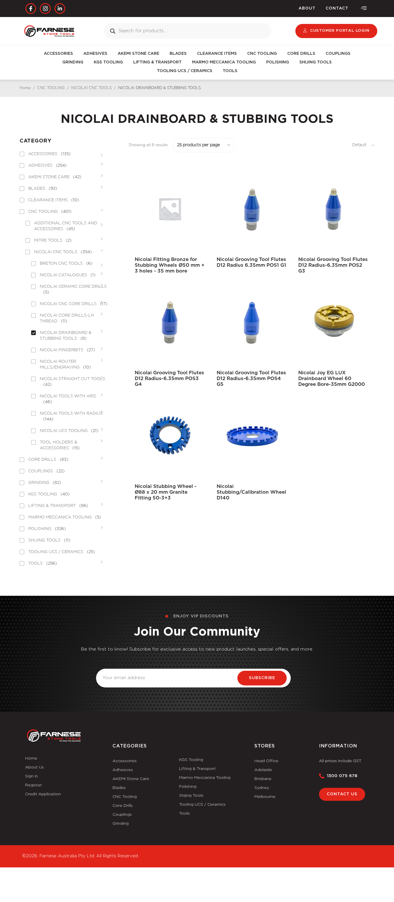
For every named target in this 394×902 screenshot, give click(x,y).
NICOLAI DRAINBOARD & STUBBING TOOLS (65, 336)
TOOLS (230, 71)
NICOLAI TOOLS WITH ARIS (68, 399)
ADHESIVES (95, 54)
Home (25, 88)
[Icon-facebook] (30, 8)
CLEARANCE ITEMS (217, 54)
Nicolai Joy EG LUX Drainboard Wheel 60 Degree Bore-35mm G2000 (331, 378)
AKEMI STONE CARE (138, 54)
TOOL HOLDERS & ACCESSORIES (60, 445)
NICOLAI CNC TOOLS (91, 88)
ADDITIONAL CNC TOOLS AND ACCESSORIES (65, 226)
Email (102, 665)
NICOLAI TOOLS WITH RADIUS (71, 416)
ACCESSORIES (58, 54)
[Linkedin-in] (60, 8)
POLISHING (277, 62)
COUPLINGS (338, 54)
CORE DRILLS (301, 54)
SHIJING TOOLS (315, 62)
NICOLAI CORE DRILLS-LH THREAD (67, 318)
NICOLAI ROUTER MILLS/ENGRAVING (65, 364)
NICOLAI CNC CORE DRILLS (73, 304)
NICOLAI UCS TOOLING (69, 431)
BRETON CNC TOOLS (66, 264)
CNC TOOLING (262, 54)
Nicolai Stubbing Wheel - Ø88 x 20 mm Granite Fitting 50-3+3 (165, 492)
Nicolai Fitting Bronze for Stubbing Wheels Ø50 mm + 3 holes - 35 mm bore (169, 265)
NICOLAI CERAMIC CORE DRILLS (73, 289)
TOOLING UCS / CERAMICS (184, 71)
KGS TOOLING (108, 62)
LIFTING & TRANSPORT (157, 62)
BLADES (178, 54)
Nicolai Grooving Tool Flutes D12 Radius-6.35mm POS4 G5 (251, 378)
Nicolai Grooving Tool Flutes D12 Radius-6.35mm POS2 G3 (333, 265)
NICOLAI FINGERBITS (67, 350)
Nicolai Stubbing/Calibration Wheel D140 (251, 492)
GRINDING (72, 62)
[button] (364, 8)
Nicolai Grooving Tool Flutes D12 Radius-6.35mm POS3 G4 (169, 378)
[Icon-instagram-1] (45, 8)
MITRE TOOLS (53, 240)
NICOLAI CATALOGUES (67, 275)
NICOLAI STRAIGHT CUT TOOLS (72, 382)
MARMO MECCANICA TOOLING (224, 62)
